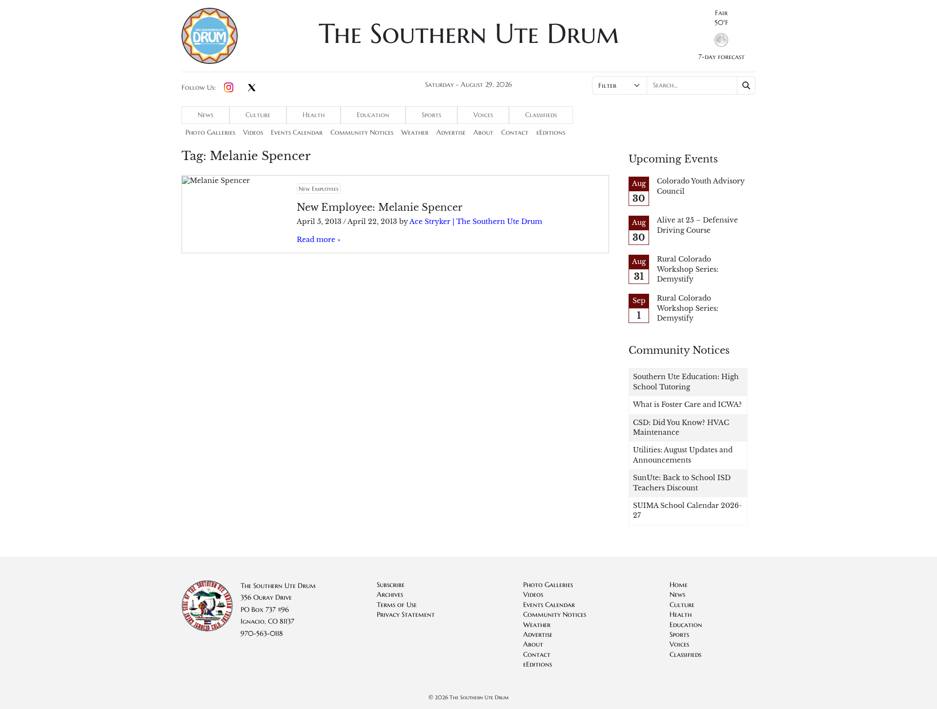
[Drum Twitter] (252, 88)
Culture (257, 115)
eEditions (550, 132)
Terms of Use (397, 605)
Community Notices (361, 132)
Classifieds (541, 115)
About (483, 132)
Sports (431, 115)
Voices (483, 115)
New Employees (318, 188)
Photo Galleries (210, 132)
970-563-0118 (262, 633)
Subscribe (391, 585)
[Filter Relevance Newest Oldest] (672, 85)
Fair (721, 13)
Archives (390, 594)
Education (373, 115)
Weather (414, 132)
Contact (515, 132)
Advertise (451, 132)
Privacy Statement (406, 614)
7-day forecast (721, 57)
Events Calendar (297, 132)
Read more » (319, 240)
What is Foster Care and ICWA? (687, 405)
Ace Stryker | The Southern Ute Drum (475, 222)
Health (314, 115)
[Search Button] (746, 85)
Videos (253, 132)
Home (679, 585)
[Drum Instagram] (229, 88)
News (205, 115)
